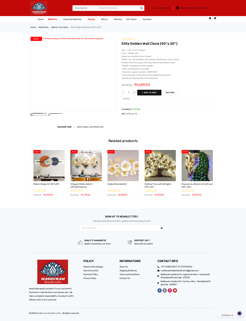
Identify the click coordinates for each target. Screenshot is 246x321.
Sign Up (161, 228)
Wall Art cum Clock (59, 27)
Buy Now (170, 92)
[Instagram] (170, 290)
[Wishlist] (208, 19)
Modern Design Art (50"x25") (46, 184)
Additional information (90, 127)
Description (64, 127)
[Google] (165, 290)
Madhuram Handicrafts (49, 313)
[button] (112, 40)
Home (33, 27)
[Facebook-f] (159, 290)
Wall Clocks (44, 27)
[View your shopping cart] (213, 19)
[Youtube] (175, 290)
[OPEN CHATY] (239, 315)
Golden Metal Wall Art (117, 184)
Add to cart (150, 92)
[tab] (64, 127)
